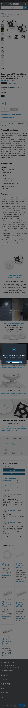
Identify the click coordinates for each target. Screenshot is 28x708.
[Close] (26, 344)
